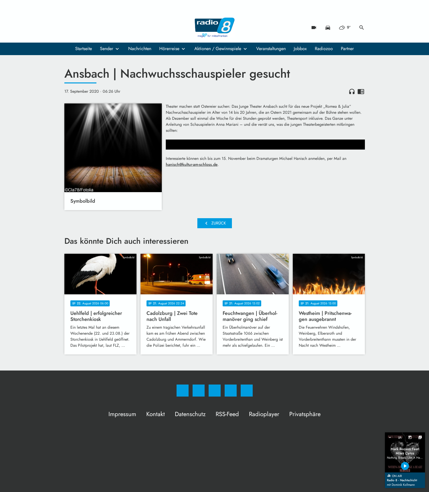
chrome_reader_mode (360, 91)
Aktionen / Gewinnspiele (217, 48)
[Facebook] (69, 28)
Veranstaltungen (271, 48)
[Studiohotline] (99, 28)
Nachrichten (139, 48)
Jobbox (300, 48)
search (362, 28)
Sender (106, 48)
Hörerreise (169, 48)
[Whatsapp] (89, 28)
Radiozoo (324, 48)
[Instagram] (79, 28)
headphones (351, 91)
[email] (109, 28)
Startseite (83, 48)
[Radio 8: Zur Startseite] (215, 28)
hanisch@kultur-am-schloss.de (192, 164)
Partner (347, 48)
